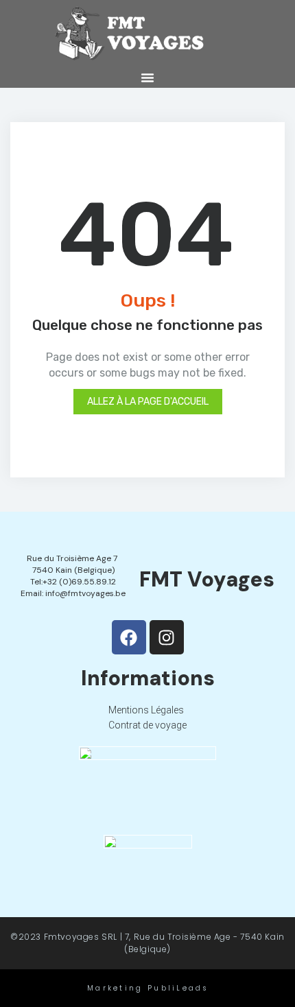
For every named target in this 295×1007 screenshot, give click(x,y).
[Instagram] (167, 637)
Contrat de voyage (147, 725)
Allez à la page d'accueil (148, 401)
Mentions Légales (146, 709)
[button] (147, 77)
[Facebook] (129, 637)
